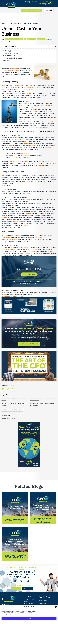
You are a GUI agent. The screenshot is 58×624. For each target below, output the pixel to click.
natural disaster (19, 139)
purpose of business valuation (11, 239)
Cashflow (20, 23)
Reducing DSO (8, 52)
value (34, 39)
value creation (40, 39)
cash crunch (12, 39)
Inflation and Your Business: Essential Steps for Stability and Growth (15, 542)
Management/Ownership (42, 522)
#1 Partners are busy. (10, 57)
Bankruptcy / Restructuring (15, 554)
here (54, 131)
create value (20, 39)
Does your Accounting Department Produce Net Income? (43, 507)
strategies (35, 117)
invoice (14, 221)
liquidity (29, 39)
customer (25, 181)
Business (18, 221)
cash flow (10, 70)
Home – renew (5, 23)
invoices (28, 199)
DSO (25, 39)
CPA (3, 175)
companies (7, 89)
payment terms (25, 153)
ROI (13, 155)
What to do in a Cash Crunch (11, 53)
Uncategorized (15, 559)
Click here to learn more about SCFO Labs (12, 296)
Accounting (37, 518)
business (15, 68)
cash (6, 39)
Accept (29, 618)
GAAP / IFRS (46, 521)
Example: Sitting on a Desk (9, 55)
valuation (5, 70)
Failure (31, 87)
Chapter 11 (26, 89)
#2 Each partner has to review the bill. (14, 58)
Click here (4, 294)
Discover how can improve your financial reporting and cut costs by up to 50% (29, 331)
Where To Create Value (10, 62)
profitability (17, 70)
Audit (43, 518)
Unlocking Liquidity (7, 50)
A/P (52, 221)
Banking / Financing (12, 519)
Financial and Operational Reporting (15, 555)
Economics (14, 555)
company (18, 85)
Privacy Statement (29, 621)
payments (26, 87)
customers (51, 163)
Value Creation (6, 60)
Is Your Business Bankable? (15, 507)
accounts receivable (14, 161)
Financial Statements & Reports (15, 521)
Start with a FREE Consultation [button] (30, 343)
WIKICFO (13, 23)
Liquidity (4, 85)
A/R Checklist (16, 157)
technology (9, 145)
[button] (55, 606)
